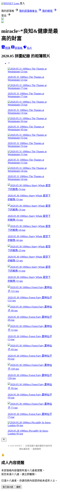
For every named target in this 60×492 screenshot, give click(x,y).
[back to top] (3, 440)
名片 (29, 48)
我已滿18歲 (8, 487)
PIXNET (18, 446)
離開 (18, 487)
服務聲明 (37, 449)
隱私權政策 (24, 449)
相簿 (8, 48)
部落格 (19, 48)
